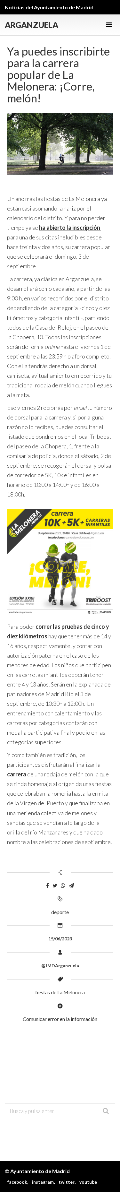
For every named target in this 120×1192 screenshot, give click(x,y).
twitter (67, 1182)
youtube (88, 1182)
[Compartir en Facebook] (47, 885)
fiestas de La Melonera (60, 992)
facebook (17, 1182)
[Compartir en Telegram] (71, 885)
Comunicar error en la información (60, 1019)
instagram (43, 1182)
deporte (60, 912)
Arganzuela (31, 25)
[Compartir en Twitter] (54, 885)
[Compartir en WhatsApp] (63, 885)
